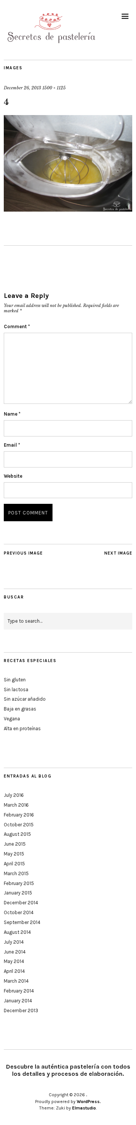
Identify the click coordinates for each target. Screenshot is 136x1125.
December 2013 (21, 1010)
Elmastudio (84, 1108)
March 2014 (16, 981)
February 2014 (19, 991)
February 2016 (19, 815)
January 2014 (18, 1000)
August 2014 (17, 932)
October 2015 (19, 824)
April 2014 (14, 971)
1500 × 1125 (54, 87)
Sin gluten (15, 679)
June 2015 (15, 844)
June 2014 (15, 952)
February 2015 (19, 883)
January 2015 (18, 893)
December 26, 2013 (22, 87)
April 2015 (14, 863)
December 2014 (21, 902)
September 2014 (22, 922)
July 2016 (14, 795)
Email (12, 445)
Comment (17, 326)
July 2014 (14, 942)
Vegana (12, 718)
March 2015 (16, 873)
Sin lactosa (16, 689)
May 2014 (14, 961)
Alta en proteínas (22, 728)
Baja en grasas (20, 709)
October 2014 (19, 912)
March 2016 (16, 805)
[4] (68, 209)
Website (13, 476)
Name (12, 414)
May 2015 (14, 854)
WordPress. (89, 1101)
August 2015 (17, 834)
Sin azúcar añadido (25, 699)
